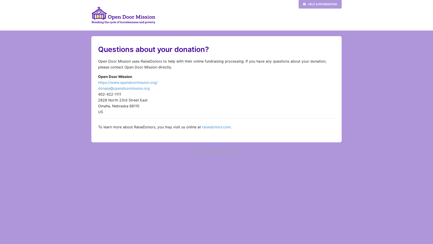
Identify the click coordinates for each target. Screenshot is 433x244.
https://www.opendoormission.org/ (128, 82)
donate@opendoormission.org (124, 88)
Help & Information (322, 4)
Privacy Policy (207, 155)
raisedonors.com (216, 127)
